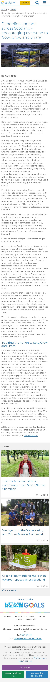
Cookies (41, 616)
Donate (25, 3)
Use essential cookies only (36, 674)
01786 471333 (26, 635)
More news (9, 590)
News (13, 9)
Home (4, 9)
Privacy (19, 619)
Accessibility (31, 619)
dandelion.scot (31, 435)
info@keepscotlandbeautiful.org (28, 638)
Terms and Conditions (24, 616)
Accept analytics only (13, 674)
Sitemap (7, 616)
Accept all (25, 667)
